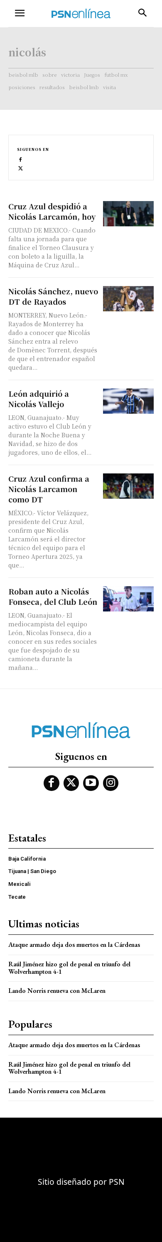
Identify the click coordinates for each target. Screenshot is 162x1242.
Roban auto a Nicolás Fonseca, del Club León (52, 596)
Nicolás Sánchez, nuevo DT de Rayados (53, 296)
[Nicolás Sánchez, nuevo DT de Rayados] (128, 298)
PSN (117, 1181)
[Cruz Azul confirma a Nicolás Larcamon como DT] (128, 486)
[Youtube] (91, 783)
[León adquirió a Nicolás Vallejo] (128, 401)
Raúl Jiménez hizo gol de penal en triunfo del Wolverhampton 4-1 (69, 968)
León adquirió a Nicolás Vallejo (38, 398)
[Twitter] (20, 167)
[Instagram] (111, 783)
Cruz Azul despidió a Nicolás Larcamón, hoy (52, 211)
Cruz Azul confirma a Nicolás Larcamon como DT (48, 489)
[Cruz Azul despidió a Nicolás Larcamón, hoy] (128, 213)
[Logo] (81, 13)
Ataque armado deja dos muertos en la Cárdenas (74, 944)
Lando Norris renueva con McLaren (57, 990)
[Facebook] (20, 159)
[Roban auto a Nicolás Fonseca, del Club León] (128, 598)
